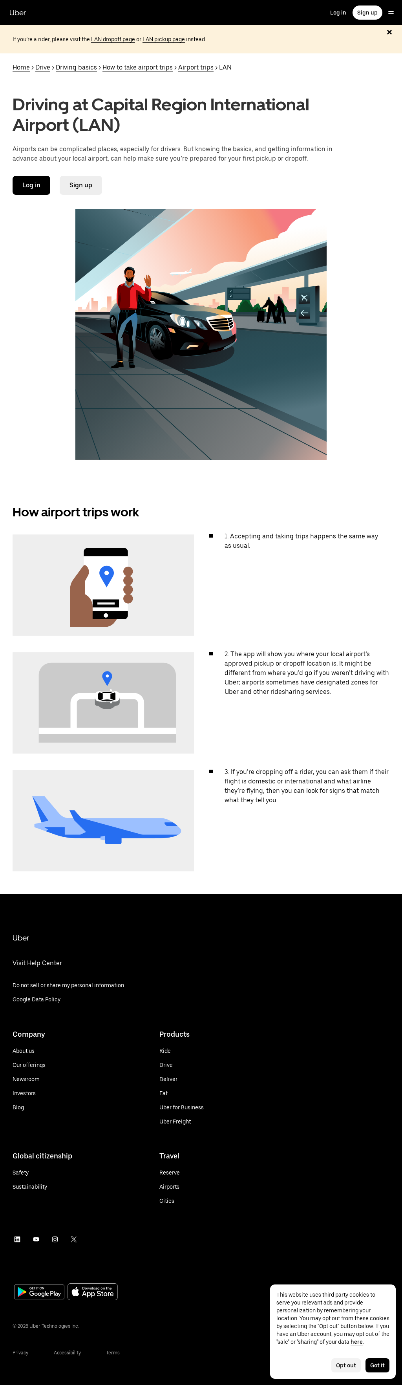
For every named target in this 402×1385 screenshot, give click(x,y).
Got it (377, 1365)
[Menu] (391, 12)
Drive (42, 67)
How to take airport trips (137, 67)
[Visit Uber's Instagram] (55, 1239)
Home (21, 67)
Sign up (367, 12)
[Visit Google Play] (39, 1292)
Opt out (346, 1365)
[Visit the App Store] (93, 1292)
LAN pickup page (164, 39)
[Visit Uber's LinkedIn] (17, 1239)
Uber (17, 12)
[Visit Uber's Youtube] (36, 1239)
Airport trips (196, 67)
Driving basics (76, 67)
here (357, 1342)
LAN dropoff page (113, 39)
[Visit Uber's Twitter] (73, 1239)
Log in (338, 12)
